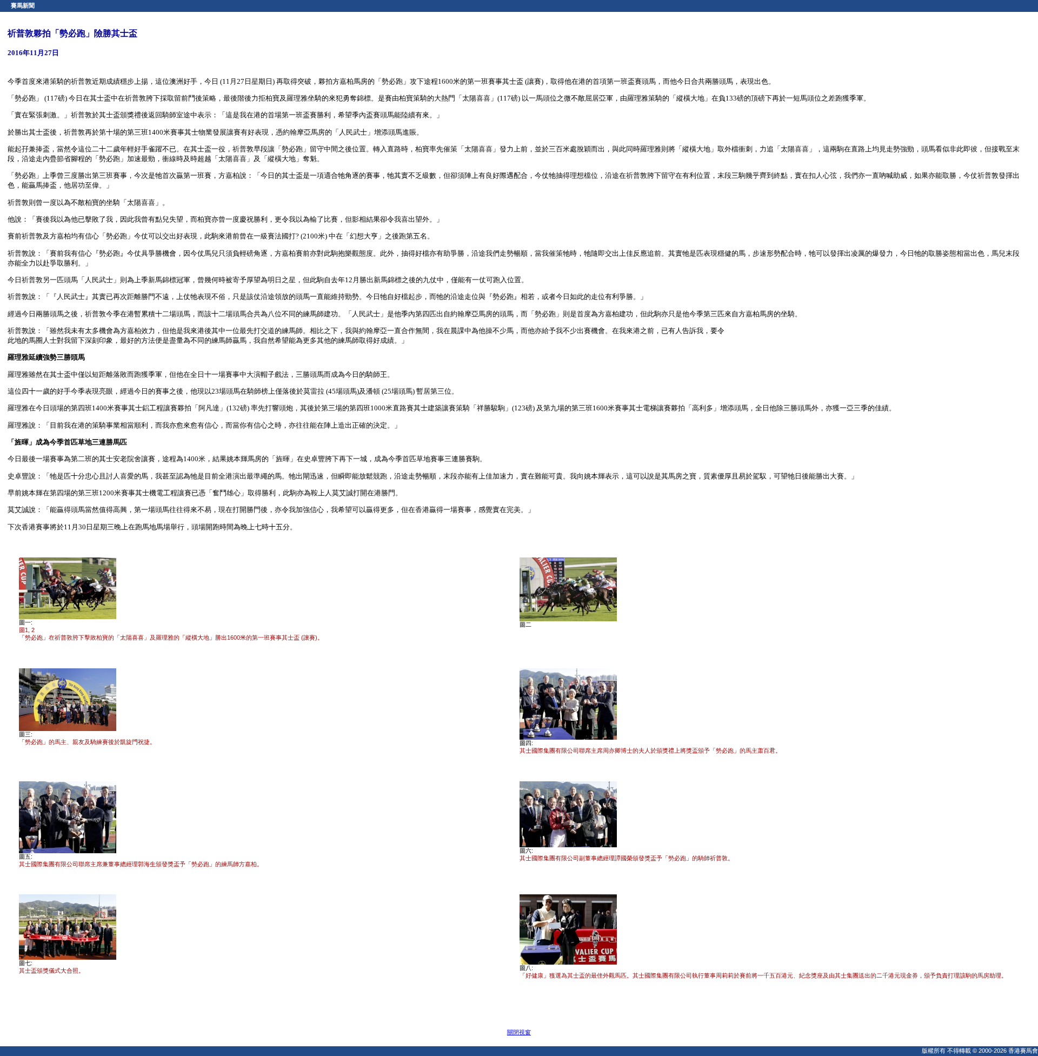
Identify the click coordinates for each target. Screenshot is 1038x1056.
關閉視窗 (519, 1032)
